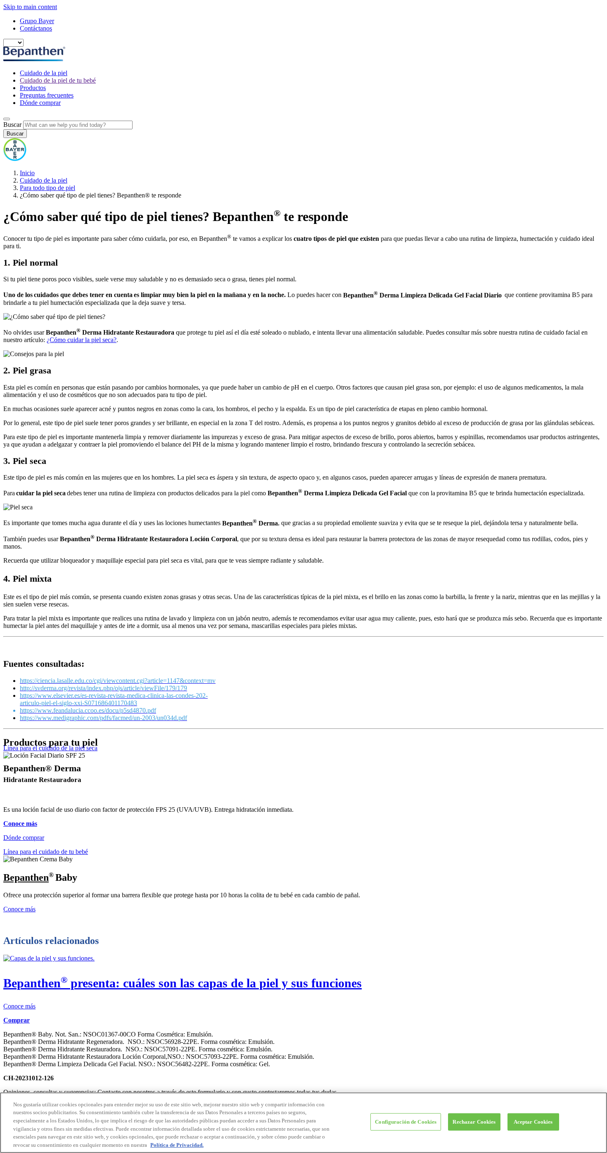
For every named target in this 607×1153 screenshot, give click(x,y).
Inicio (27, 172)
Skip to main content (30, 6)
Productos (33, 87)
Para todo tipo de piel (47, 187)
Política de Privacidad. (177, 1144)
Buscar (12, 124)
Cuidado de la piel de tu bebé (58, 80)
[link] (303, 982)
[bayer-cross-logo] (14, 158)
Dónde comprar (40, 102)
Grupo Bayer (37, 20)
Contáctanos (36, 28)
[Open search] (6, 119)
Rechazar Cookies (474, 1122)
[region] (303, 1122)
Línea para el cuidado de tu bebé (45, 851)
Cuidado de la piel (43, 72)
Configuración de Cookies (405, 1122)
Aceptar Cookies (533, 1122)
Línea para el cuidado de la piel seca (50, 747)
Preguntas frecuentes (47, 95)
